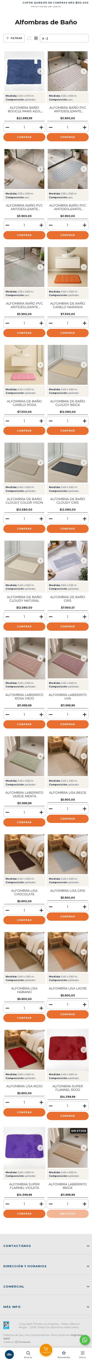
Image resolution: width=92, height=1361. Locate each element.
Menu (82, 1357)
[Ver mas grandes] (29, 38)
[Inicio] (9, 1354)
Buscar (28, 1357)
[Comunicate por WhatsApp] (85, 1340)
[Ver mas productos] (36, 38)
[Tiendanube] (17, 1342)
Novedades (64, 1357)
